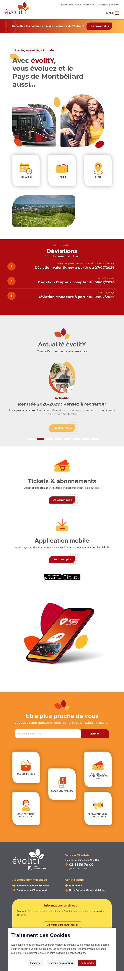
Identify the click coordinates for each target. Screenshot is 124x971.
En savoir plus (100, 26)
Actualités (102, 5)
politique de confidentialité (70, 953)
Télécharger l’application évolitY (77, 5)
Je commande (62, 500)
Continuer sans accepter (61, 963)
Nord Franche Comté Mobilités (87, 890)
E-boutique (75, 885)
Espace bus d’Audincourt (32, 890)
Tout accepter (87, 963)
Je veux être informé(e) (62, 924)
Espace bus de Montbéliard (33, 885)
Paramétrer (35, 963)
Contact (115, 5)
